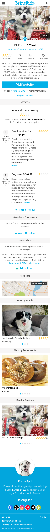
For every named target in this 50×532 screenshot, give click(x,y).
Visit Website (25, 84)
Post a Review (26, 209)
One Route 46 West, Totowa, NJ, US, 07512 (25, 49)
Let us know (19, 490)
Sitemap (6, 517)
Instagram (35, 263)
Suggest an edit (25, 95)
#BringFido (25, 500)
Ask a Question (27, 233)
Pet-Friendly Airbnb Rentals (16, 338)
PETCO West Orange (12, 437)
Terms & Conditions (11, 520)
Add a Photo (26, 268)
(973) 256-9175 (18, 91)
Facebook (14, 263)
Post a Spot (25, 481)
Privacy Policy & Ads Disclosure (17, 524)
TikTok (24, 263)
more (14, 165)
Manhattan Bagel (11, 387)
